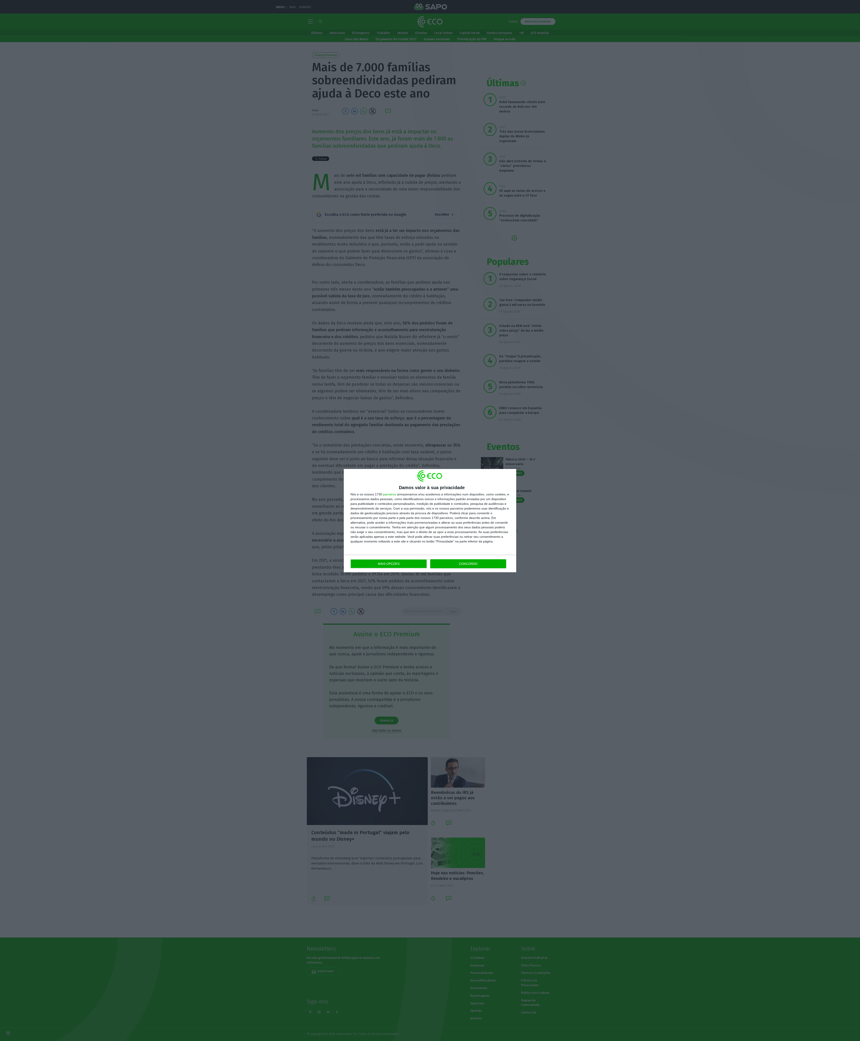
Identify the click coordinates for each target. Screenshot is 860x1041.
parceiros (389, 494)
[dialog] (430, 520)
